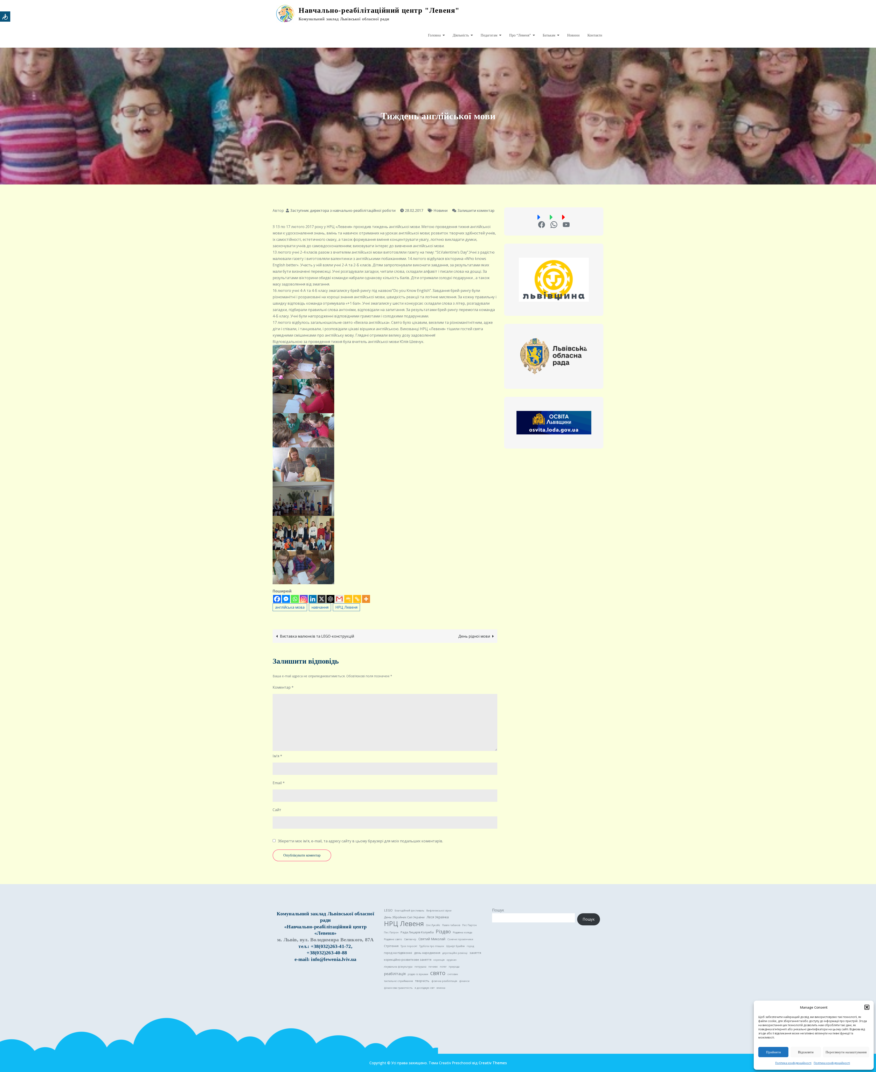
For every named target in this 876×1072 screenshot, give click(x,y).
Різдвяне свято (393, 939)
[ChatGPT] (330, 599)
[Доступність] (5, 16)
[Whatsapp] (295, 599)
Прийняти (773, 1052)
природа (454, 966)
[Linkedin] (313, 599)
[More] (366, 599)
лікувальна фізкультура (398, 966)
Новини (573, 35)
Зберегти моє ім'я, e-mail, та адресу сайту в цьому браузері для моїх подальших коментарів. (360, 841)
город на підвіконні (398, 953)
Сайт (277, 809)
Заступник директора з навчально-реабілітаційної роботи (343, 210)
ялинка (441, 987)
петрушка (420, 966)
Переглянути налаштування (846, 1052)
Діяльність (461, 35)
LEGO (388, 910)
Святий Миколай (431, 939)
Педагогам (489, 35)
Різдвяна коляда (462, 932)
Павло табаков (451, 925)
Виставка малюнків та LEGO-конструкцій (317, 636)
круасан (451, 959)
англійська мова (290, 607)
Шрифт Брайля (455, 946)
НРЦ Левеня (346, 607)
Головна (434, 35)
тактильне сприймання (398, 981)
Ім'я (277, 755)
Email (279, 782)
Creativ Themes (493, 1062)
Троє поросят (409, 946)
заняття (475, 953)
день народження (427, 953)
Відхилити (805, 1052)
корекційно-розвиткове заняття (407, 960)
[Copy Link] (357, 599)
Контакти (594, 35)
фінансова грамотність (398, 987)
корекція (439, 959)
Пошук (498, 910)
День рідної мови (474, 636)
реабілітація (395, 973)
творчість (422, 981)
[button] (867, 1007)
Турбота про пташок (431, 946)
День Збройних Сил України (404, 917)
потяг (443, 966)
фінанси (464, 981)
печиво (433, 966)
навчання (319, 607)
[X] (322, 599)
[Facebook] (277, 599)
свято (437, 973)
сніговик (452, 974)
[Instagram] (304, 599)
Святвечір (410, 939)
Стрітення (391, 946)
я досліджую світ (425, 987)
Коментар (283, 687)
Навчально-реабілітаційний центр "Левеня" (379, 10)
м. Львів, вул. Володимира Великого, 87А (325, 939)
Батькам (549, 35)
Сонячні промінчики (460, 939)
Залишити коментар (473, 210)
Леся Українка (438, 917)
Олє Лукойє (433, 925)
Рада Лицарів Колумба (417, 932)
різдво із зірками (418, 974)
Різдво (443, 931)
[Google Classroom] (348, 599)
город (470, 946)
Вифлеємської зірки (438, 910)
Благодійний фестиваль (409, 910)
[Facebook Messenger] (286, 599)
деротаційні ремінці (454, 953)
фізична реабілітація (444, 981)
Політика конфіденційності (793, 1063)
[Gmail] (339, 599)
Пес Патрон (391, 932)
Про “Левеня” (520, 35)
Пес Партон (469, 925)
